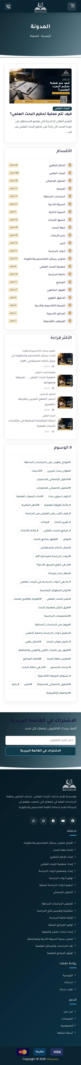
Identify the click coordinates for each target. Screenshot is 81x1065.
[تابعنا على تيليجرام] (53, 821)
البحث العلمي (57, 173)
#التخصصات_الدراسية (57, 616)
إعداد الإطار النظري (62, 857)
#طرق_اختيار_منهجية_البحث (54, 607)
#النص (28, 684)
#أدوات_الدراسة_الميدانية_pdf (53, 556)
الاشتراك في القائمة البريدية (40, 751)
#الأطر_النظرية (30, 505)
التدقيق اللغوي (57, 298)
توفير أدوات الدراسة (61, 878)
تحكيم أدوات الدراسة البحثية (56, 885)
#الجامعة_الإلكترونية (58, 693)
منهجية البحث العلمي (53, 267)
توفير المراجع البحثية (61, 925)
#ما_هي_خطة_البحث (33, 667)
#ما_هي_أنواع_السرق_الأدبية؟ (53, 565)
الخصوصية (67, 1026)
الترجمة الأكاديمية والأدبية (50, 306)
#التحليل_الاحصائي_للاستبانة (54, 684)
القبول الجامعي (56, 290)
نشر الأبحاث (58, 235)
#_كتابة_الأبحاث (29, 530)
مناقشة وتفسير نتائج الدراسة (55, 911)
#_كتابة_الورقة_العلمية (57, 505)
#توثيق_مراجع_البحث (45, 539)
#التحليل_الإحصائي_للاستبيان (54, 479)
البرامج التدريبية (56, 313)
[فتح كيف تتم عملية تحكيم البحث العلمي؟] (40, 103)
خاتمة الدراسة (57, 274)
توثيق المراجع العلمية (60, 953)
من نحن (68, 1012)
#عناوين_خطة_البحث (58, 659)
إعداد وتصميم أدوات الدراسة (56, 871)
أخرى (63, 243)
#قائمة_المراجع (32, 659)
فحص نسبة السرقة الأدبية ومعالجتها (50, 939)
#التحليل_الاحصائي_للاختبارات (54, 488)
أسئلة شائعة (65, 1033)
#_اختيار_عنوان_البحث (58, 642)
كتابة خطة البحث (63, 850)
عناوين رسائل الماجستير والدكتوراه (45, 259)
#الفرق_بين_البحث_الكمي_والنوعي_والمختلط (44, 650)
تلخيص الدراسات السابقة (58, 904)
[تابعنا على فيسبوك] (72, 821)
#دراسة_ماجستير (60, 667)
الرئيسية (46, 36)
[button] (71, 6)
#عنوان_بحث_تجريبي (59, 471)
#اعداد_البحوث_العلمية (29, 496)
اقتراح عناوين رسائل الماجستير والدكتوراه (49, 843)
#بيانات (44, 522)
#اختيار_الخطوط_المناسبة (55, 590)
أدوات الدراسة (57, 251)
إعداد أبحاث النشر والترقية (58, 932)
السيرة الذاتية (57, 212)
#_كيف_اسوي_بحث (59, 496)
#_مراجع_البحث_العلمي (57, 530)
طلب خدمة (67, 989)
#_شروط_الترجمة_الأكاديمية (54, 676)
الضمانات (67, 1019)
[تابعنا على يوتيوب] (63, 821)
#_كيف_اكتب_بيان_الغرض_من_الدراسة (48, 513)
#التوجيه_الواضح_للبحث (27, 599)
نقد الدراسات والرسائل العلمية (55, 946)
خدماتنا (69, 982)
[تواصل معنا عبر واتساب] (33, 821)
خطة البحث (59, 228)
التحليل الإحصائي (56, 181)
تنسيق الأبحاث (57, 220)
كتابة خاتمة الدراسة (62, 918)
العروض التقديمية (55, 321)
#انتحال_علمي (33, 642)
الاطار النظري (57, 165)
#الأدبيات (36, 471)
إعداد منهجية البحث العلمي (57, 864)
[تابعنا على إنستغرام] (43, 821)
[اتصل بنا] (8, 6)
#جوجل (67, 539)
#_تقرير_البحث (62, 522)
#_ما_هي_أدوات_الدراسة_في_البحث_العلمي (45, 582)
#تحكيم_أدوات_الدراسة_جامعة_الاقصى (48, 633)
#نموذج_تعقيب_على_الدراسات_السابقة (47, 462)
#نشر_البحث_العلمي (59, 599)
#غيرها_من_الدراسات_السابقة (53, 624)
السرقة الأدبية (57, 204)
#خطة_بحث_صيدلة (59, 573)
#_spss (15, 684)
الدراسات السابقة (55, 196)
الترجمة (61, 189)
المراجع (61, 282)
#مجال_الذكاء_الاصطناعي (55, 547)
